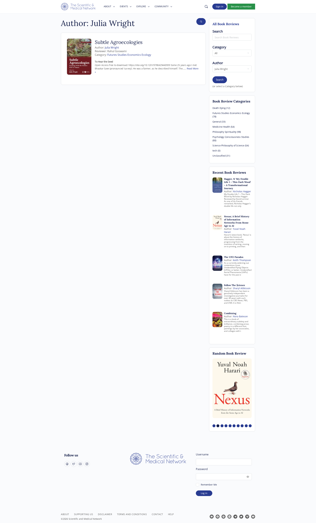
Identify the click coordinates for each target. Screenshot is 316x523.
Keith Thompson (242, 260)
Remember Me (209, 484)
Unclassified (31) (221, 155)
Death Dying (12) (221, 108)
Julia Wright (112, 47)
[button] (213, 425)
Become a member (241, 6)
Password (202, 469)
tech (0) (216, 150)
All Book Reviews (225, 24)
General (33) (218, 121)
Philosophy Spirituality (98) (226, 131)
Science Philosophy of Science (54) (230, 145)
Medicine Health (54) (223, 126)
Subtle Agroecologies (119, 42)
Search (220, 79)
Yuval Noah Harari (234, 230)
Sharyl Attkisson (241, 288)
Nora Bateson (240, 316)
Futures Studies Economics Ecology (129, 55)
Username (202, 454)
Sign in (219, 6)
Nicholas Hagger (242, 191)
